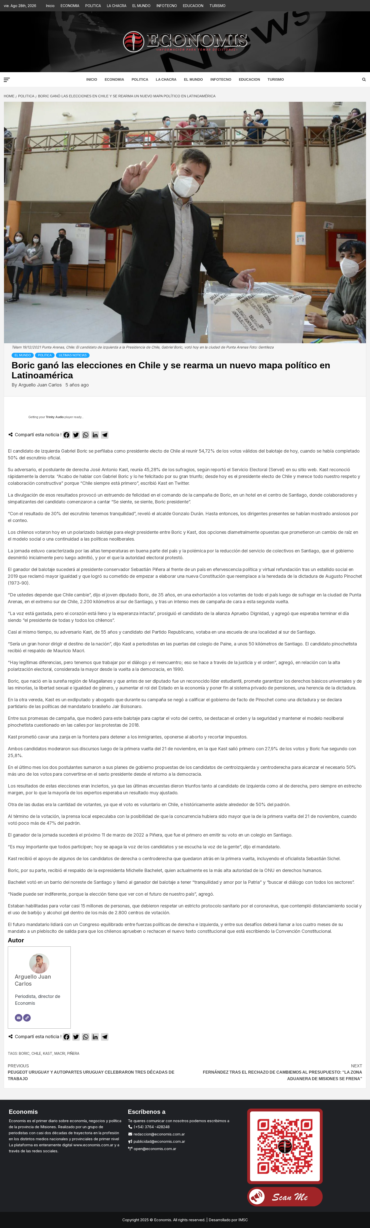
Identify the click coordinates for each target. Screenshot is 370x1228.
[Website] (27, 1018)
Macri (59, 1053)
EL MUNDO (141, 6)
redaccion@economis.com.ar (159, 1134)
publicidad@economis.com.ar (159, 1141)
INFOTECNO (167, 6)
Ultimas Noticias (73, 355)
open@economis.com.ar (154, 1148)
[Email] (18, 1018)
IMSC (242, 1219)
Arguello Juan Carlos (40, 384)
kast (47, 1053)
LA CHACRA (116, 6)
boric (24, 1053)
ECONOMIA (70, 6)
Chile (36, 1053)
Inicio (50, 6)
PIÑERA (73, 1053)
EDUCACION (193, 6)
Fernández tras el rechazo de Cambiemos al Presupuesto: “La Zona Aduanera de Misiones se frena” (282, 1072)
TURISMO (217, 6)
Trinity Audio (55, 417)
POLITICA (93, 6)
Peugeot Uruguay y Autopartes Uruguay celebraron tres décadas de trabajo (91, 1072)
